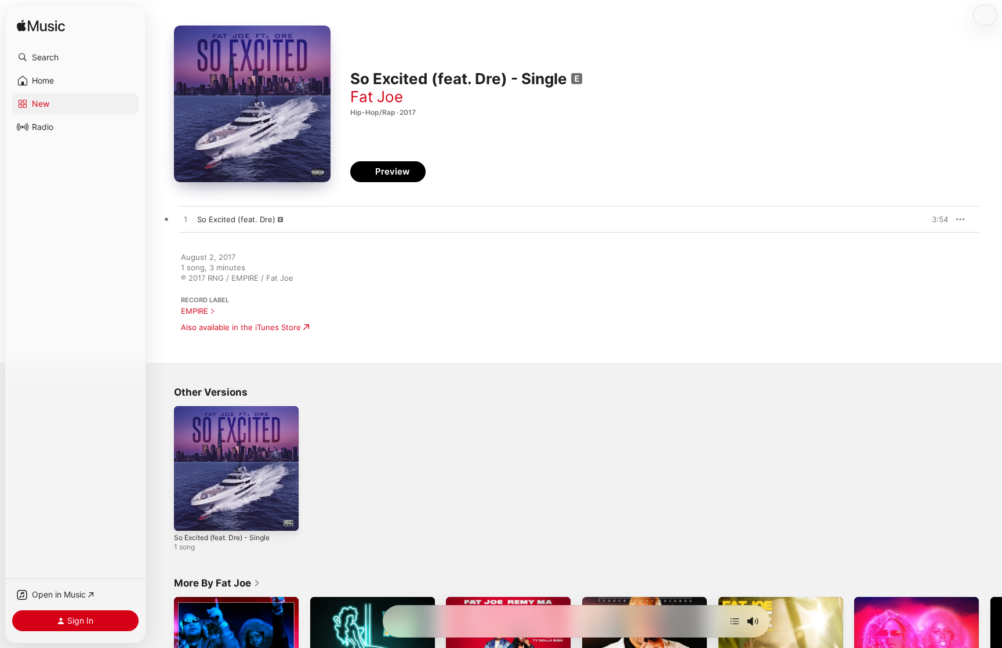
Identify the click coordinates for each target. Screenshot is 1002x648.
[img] (41, 26)
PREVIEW (935, 219)
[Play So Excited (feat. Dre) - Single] (188, 516)
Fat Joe (376, 97)
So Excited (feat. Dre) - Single (228, 410)
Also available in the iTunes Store (241, 327)
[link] (217, 583)
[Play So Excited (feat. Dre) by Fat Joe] (185, 220)
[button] (75, 57)
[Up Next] (735, 621)
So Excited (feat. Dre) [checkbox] (236, 219)
